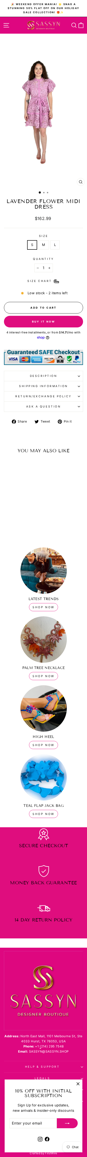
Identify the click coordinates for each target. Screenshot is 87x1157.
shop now (43, 607)
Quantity (43, 259)
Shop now (43, 676)
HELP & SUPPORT (42, 1066)
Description (43, 376)
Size (43, 236)
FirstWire (51, 1153)
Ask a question (43, 406)
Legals (42, 1078)
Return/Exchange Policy (43, 396)
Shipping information (43, 386)
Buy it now (43, 321)
